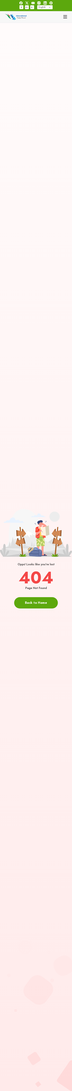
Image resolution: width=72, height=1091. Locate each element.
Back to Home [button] (36, 602)
